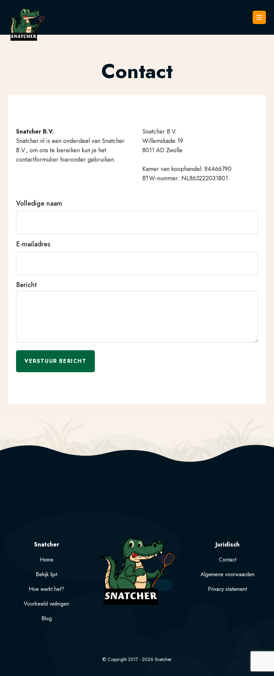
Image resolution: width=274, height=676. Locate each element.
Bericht (26, 285)
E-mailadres (33, 244)
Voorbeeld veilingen (46, 604)
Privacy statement (227, 589)
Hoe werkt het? (46, 589)
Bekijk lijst (46, 574)
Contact (227, 560)
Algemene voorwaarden (227, 574)
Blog (46, 618)
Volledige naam (39, 203)
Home (46, 560)
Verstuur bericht (55, 361)
